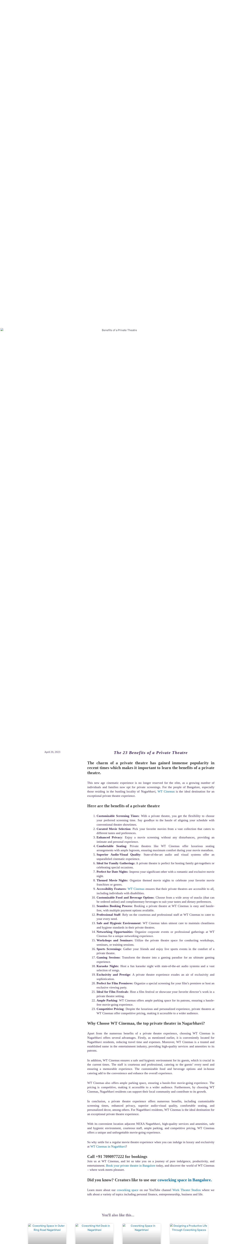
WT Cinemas (166, 791)
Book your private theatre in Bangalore (130, 1165)
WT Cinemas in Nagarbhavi (108, 1146)
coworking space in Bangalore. (185, 1180)
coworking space (127, 1190)
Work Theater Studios (186, 1190)
